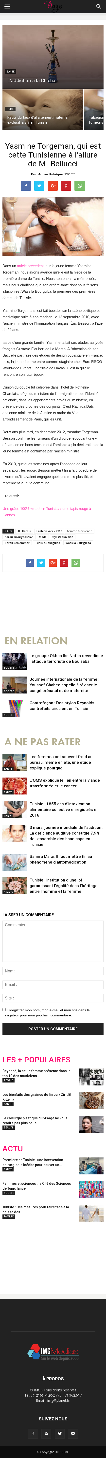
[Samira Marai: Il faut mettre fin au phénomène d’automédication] (14, 862)
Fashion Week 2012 (49, 531)
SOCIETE (69, 174)
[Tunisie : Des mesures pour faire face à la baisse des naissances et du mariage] (91, 1213)
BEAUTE (8, 1127)
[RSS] (46, 1434)
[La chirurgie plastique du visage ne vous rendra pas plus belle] (91, 1124)
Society (8, 892)
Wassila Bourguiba (78, 543)
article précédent (30, 266)
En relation (36, 641)
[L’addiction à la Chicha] (53, 57)
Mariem (42, 174)
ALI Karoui (24, 531)
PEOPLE (8, 1080)
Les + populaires (36, 1060)
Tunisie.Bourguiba (47, 543)
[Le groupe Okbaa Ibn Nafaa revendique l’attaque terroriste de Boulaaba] (14, 661)
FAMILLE (9, 1216)
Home (10, 109)
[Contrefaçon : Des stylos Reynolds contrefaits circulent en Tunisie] (14, 708)
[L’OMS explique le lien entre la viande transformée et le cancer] (14, 786)
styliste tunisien (62, 537)
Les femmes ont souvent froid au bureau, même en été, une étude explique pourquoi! (61, 762)
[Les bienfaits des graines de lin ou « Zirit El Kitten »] (91, 1100)
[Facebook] (33, 1434)
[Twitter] (60, 1434)
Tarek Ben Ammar (17, 543)
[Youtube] (73, 1434)
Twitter (30, 1254)
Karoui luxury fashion (19, 537)
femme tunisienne (79, 531)
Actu (12, 1149)
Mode (43, 537)
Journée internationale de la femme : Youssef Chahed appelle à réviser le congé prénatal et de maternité (64, 685)
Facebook (11, 1254)
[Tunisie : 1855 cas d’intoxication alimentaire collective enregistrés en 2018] (14, 809)
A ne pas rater (42, 742)
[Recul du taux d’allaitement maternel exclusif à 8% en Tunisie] (42, 109)
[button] (99, 6)
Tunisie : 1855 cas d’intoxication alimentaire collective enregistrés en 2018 (64, 809)
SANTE (11, 71)
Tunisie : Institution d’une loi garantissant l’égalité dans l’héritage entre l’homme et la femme (64, 886)
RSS (48, 1254)
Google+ (67, 1254)
